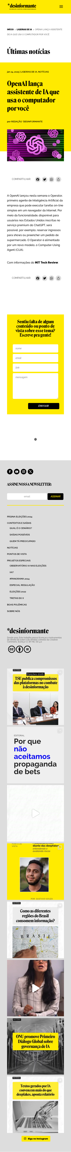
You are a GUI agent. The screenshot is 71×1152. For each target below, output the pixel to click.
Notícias (43, 72)
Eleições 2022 (18, 591)
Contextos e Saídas (19, 523)
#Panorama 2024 (19, 578)
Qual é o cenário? (21, 528)
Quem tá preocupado (23, 541)
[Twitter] (44, 180)
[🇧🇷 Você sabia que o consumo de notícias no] (35, 930)
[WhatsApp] (51, 180)
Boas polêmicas (17, 604)
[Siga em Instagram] (23, 471)
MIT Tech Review (46, 262)
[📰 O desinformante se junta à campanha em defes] (35, 755)
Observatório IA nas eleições (28, 565)
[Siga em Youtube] (16, 471)
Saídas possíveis (20, 534)
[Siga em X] (30, 471)
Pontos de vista (17, 554)
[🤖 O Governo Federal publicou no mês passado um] (35, 871)
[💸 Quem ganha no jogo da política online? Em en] (35, 813)
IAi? (12, 572)
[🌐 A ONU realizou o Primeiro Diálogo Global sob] (35, 1046)
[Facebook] (37, 180)
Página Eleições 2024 (19, 516)
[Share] (58, 180)
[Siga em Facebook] (10, 471)
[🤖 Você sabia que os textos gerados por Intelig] (35, 1104)
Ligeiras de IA (29, 72)
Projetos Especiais (19, 560)
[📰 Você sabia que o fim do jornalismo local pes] (35, 988)
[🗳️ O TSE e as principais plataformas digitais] (35, 697)
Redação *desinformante (27, 121)
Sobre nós (13, 611)
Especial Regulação (22, 585)
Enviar (43, 406)
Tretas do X (17, 598)
